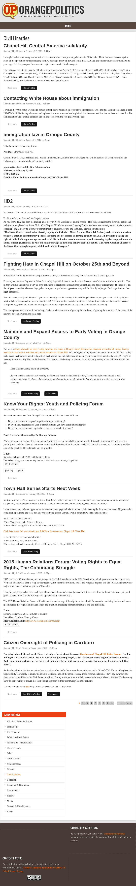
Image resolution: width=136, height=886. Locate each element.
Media (10, 801)
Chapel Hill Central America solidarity (45, 45)
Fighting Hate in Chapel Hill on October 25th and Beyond (66, 264)
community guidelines (114, 833)
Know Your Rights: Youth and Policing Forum (53, 403)
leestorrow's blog (30, 393)
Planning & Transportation (19, 742)
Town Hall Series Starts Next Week (41, 488)
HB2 (8, 201)
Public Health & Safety (18, 737)
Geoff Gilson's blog (31, 694)
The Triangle (13, 732)
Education (11, 780)
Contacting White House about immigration (51, 98)
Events (10, 811)
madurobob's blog (31, 321)
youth (20, 470)
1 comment (51, 393)
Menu (68, 26)
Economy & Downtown (18, 785)
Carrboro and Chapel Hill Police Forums (100, 654)
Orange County (14, 748)
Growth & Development (18, 806)
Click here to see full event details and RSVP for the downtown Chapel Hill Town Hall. (44, 531)
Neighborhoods (14, 764)
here (28, 686)
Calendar (11, 769)
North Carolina (14, 758)
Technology (12, 727)
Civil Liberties (11, 464)
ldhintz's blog (29, 88)
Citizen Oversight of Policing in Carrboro (48, 642)
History (10, 795)
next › (121, 703)
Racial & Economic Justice (19, 721)
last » (129, 703)
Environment (13, 790)
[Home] (43, 18)
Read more (13, 88)
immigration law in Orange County (41, 134)
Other (9, 753)
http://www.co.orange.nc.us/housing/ (42, 621)
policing (9, 470)
